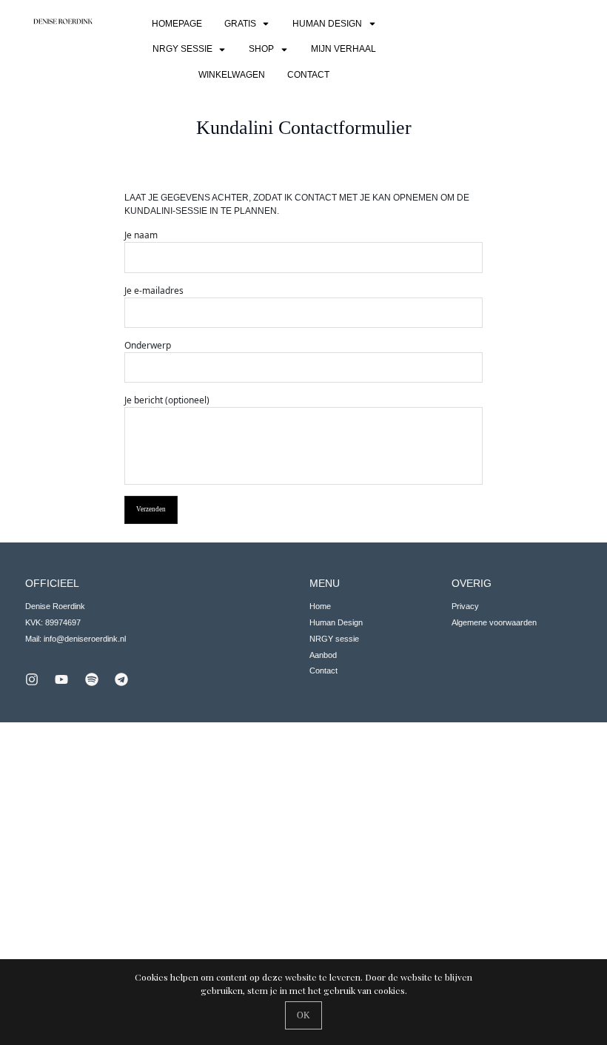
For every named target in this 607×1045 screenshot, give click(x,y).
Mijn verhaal (343, 49)
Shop (261, 49)
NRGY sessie (182, 49)
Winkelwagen (231, 75)
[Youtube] (61, 679)
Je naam (141, 235)
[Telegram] (121, 679)
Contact (308, 75)
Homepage (177, 24)
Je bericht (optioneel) (166, 400)
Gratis (240, 24)
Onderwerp (147, 345)
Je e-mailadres (154, 290)
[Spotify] (91, 679)
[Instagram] (31, 679)
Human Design (327, 24)
